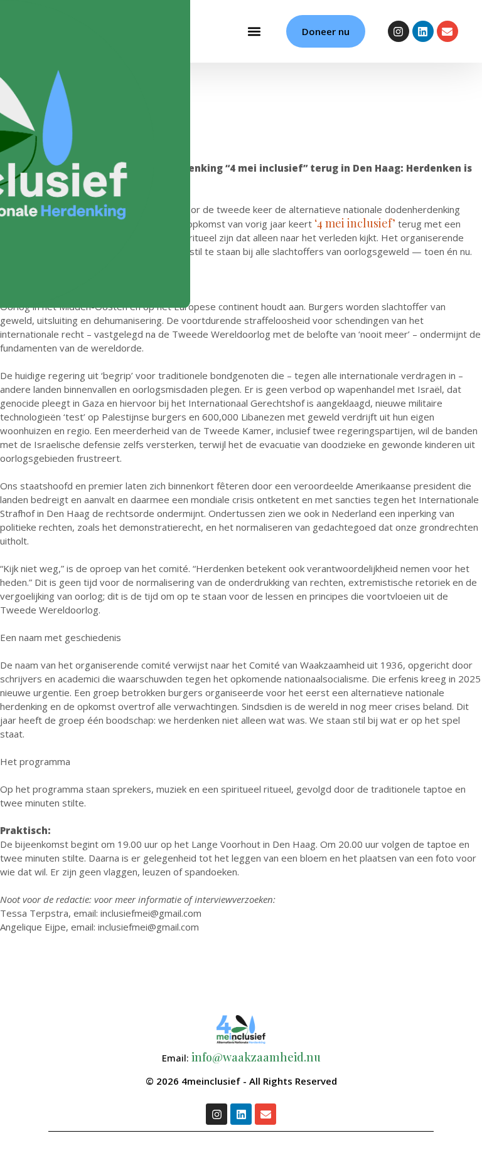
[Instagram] (398, 31)
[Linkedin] (423, 31)
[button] (254, 31)
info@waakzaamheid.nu (256, 1057)
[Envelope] (447, 31)
